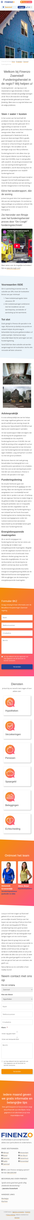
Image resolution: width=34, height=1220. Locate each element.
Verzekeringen (13, 734)
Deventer (6, 1158)
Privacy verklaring (10, 1214)
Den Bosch (24, 1155)
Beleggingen (12, 805)
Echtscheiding (12, 828)
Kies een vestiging (8, 985)
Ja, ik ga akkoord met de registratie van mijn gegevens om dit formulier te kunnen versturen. (16, 658)
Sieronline (17, 1217)
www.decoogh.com (13, 268)
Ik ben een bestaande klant (10, 1039)
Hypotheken (11, 710)
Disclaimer (27, 1212)
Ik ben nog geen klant (8, 1034)
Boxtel (5, 1155)
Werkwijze (4, 1199)
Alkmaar (6, 1153)
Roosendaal (24, 1161)
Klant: (4, 1028)
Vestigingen (19, 61)
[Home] (6, 2)
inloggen (21, 7)
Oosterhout (24, 1158)
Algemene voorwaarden (18, 1212)
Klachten (4, 1201)
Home (13, 61)
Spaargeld (10, 781)
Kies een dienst (7, 995)
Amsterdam (24, 1153)
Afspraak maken (27, 2)
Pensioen (10, 757)
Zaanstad (8, 7)
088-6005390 (11, 1173)
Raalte (5, 1161)
